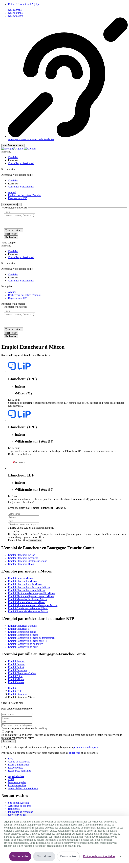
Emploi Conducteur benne (22, 631)
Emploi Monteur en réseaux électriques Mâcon (32, 605)
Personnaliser (68, 856)
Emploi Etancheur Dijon (21, 564)
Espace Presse (15, 767)
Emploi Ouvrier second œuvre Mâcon (28, 608)
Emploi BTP (15, 691)
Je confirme (35, 540)
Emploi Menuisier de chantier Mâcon (27, 599)
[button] (13, 157)
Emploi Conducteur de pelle (23, 646)
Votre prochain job (11, 204)
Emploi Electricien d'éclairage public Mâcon (31, 593)
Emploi (12, 688)
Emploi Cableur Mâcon (20, 578)
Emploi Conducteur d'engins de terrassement (31, 637)
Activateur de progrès (19, 805)
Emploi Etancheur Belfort (21, 554)
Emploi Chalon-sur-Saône (22, 673)
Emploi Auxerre (16, 661)
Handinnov (14, 808)
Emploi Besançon (17, 670)
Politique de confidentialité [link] (99, 856)
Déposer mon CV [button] (17, 198)
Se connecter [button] (8, 169)
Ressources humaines (19, 770)
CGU (11, 779)
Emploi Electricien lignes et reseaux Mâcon (31, 596)
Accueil (12, 192)
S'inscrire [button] (6, 151)
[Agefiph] (18, 148)
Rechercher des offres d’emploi (24, 195)
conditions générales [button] (64, 534)
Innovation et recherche (20, 811)
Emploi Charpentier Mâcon (22, 581)
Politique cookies (17, 785)
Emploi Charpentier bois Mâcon (25, 584)
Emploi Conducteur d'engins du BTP (27, 640)
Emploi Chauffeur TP (19, 628)
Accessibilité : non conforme (23, 788)
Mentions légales (17, 782)
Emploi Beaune (16, 664)
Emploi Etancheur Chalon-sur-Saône (27, 561)
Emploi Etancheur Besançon (23, 558)
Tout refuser (44, 856)
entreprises (74, 752)
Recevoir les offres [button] (18, 540)
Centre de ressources (19, 761)
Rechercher (10, 237)
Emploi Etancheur (17, 694)
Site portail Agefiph (18, 802)
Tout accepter (20, 856)
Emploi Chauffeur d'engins (22, 625)
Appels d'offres (16, 776)
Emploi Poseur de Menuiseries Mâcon (28, 611)
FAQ (10, 758)
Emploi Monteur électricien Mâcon (26, 602)
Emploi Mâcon (16, 679)
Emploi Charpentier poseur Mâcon (26, 590)
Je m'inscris (8, 741)
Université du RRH (18, 814)
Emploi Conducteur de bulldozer (25, 643)
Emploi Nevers (16, 682)
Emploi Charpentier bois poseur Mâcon (29, 587)
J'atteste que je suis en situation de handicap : (31, 527)
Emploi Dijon (15, 676)
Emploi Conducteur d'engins (23, 634)
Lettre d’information (18, 764)
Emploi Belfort (16, 667)
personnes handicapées (85, 747)
